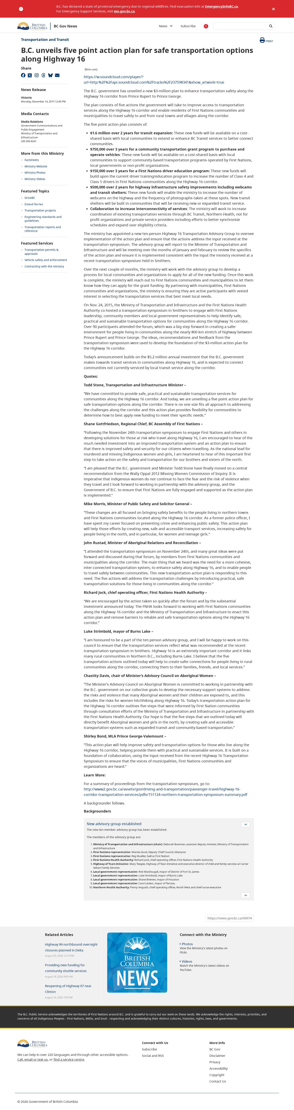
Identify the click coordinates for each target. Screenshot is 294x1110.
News (164, 26)
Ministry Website (36, 166)
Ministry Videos (35, 179)
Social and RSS (153, 1055)
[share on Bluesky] (50, 75)
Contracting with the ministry (44, 266)
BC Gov (214, 1049)
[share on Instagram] (37, 75)
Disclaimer (217, 1055)
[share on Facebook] (23, 75)
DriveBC (30, 198)
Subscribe (188, 26)
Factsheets (32, 160)
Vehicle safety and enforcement (46, 260)
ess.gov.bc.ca (124, 11)
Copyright (216, 1075)
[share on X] (30, 75)
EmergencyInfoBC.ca (221, 6)
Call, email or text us (32, 1059)
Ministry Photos (35, 172)
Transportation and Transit (45, 39)
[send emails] (57, 75)
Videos (187, 961)
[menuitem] (170, 1049)
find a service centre (69, 1059)
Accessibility (218, 1068)
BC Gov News (65, 26)
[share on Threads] (43, 75)
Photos (187, 944)
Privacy (214, 1062)
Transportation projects (40, 210)
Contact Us (217, 1081)
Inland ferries (34, 204)
